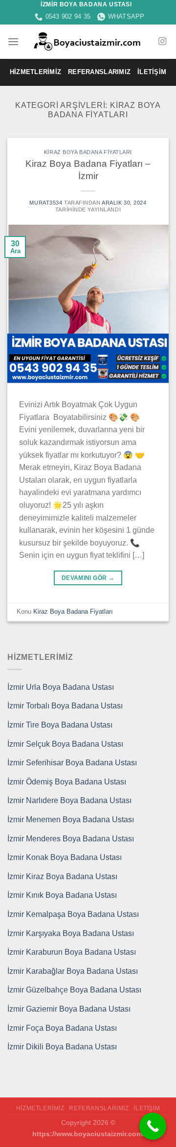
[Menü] (13, 41)
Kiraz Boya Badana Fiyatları (88, 152)
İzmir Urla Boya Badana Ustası (60, 687)
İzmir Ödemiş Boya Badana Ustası (66, 782)
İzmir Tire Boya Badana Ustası (59, 725)
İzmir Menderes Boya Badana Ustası (70, 838)
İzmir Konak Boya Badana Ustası (64, 857)
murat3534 (45, 203)
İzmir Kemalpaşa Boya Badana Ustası (73, 914)
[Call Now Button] (152, 1126)
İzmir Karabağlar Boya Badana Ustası (72, 971)
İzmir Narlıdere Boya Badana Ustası (69, 800)
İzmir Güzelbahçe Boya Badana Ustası (74, 990)
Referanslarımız (99, 72)
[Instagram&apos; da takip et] (162, 41)
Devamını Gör (88, 577)
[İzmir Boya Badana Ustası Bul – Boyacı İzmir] (88, 41)
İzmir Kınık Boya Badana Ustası (62, 895)
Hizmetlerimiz (35, 72)
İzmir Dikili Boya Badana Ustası (62, 1047)
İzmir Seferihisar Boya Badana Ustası (72, 762)
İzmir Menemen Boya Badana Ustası (70, 819)
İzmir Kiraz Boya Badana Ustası (62, 876)
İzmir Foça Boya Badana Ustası (62, 1028)
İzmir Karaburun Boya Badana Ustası (71, 952)
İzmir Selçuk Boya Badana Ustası (65, 744)
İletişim (151, 72)
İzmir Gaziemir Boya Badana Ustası (69, 1009)
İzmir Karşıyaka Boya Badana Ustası (70, 933)
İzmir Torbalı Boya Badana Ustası (65, 706)
